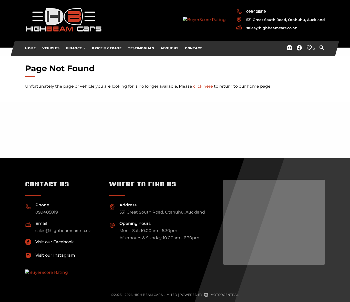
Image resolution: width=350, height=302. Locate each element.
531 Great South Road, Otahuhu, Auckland (285, 19)
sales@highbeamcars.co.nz (271, 28)
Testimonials (141, 48)
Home (30, 48)
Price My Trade (106, 48)
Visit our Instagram (55, 255)
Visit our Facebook (54, 241)
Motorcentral (225, 295)
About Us (169, 48)
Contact (193, 48)
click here (203, 86)
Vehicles (50, 48)
